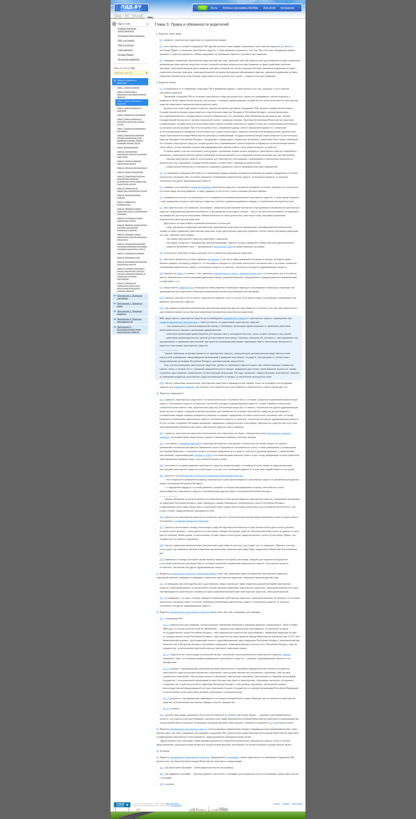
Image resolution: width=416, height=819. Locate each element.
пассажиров (213, 259)
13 (157, 729)
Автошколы (287, 7)
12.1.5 (166, 708)
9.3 (161, 187)
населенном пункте (223, 246)
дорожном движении (201, 187)
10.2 (162, 433)
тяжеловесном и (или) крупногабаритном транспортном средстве (210, 475)
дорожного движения (184, 387)
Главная (118, 16)
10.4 (162, 465)
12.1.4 (166, 698)
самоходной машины (207, 573)
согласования (176, 805)
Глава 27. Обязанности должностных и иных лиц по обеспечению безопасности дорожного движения (128, 287)
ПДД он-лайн (137, 16)
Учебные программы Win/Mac (240, 7)
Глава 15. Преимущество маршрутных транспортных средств (132, 189)
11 (157, 573)
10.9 (162, 559)
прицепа (287, 654)
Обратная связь (172, 804)
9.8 (161, 273)
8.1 (161, 40)
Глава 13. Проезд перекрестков (130, 172)
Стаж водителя (125, 50)
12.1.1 (166, 625)
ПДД (127, 16)
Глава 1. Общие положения (128, 88)
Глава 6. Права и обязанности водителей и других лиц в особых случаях (131, 121)
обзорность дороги (203, 455)
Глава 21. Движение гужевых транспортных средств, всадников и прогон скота (132, 237)
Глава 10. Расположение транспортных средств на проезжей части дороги (132, 154)
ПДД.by (129, 7)
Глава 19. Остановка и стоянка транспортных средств (130, 219)
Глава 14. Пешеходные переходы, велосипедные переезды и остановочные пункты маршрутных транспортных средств (131, 180)
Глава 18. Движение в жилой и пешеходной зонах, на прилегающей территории (132, 211)
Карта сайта (297, 804)
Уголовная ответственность (131, 36)
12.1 (162, 618)
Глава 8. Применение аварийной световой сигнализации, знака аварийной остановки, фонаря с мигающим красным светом (130, 139)
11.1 (161, 584)
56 (270, 535)
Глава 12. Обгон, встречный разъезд (132, 168)
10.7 (162, 527)
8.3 (161, 60)
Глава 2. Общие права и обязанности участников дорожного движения (131, 94)
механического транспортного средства (189, 612)
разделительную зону (250, 273)
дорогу (180, 273)
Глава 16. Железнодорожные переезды (129, 196)
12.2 (162, 715)
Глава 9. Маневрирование (127, 147)
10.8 (162, 545)
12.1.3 (166, 668)
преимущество (186, 287)
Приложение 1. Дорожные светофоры (129, 297)
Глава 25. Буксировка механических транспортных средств (132, 263)
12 (157, 612)
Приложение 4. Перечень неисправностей (129, 320)
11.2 (161, 598)
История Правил (126, 54)
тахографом (233, 757)
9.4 (161, 197)
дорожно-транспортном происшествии (178, 322)
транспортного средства (183, 573)
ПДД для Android (126, 40)
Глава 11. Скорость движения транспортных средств (129, 162)
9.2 (161, 173)
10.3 (162, 443)
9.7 (161, 259)
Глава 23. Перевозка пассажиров (130, 253)
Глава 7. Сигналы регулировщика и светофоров (131, 130)
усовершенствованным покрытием (191, 521)
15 (157, 757)
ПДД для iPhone (126, 45)
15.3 (162, 784)
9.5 (161, 207)
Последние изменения (129, 59)
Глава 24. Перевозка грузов (128, 257)
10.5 (162, 475)
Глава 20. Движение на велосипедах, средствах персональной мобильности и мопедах (132, 227)
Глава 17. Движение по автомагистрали (126, 203)
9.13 (162, 383)
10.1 (162, 399)
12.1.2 (166, 654)
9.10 (162, 298)
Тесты (214, 7)
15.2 (162, 774)
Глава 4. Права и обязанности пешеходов (129, 109)
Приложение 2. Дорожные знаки (129, 304)
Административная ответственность (127, 29)
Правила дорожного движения (126, 81)
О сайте (276, 804)
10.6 (162, 517)
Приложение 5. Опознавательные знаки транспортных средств (129, 329)
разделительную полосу (226, 273)
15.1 (162, 767)
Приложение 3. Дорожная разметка (129, 312)
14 (157, 751)
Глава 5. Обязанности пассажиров (131, 115)
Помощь (286, 804)
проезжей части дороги (234, 318)
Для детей (269, 7)
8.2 (161, 46)
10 (157, 393)
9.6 (161, 253)
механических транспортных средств (188, 729)
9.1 (282, 46)
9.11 (161, 308)
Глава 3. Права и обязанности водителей (129, 102)
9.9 (161, 287)
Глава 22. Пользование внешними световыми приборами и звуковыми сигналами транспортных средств (132, 246)
